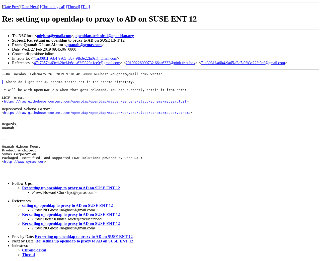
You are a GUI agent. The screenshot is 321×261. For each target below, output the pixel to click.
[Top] (85, 7)
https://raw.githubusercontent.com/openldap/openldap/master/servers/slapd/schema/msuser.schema (97, 113)
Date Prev (11, 7)
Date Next (30, 7)
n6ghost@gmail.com (54, 36)
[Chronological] (52, 7)
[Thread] (73, 7)
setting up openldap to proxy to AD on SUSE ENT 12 (67, 205)
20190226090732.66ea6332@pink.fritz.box (160, 63)
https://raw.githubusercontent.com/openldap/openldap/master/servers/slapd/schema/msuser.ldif (95, 101)
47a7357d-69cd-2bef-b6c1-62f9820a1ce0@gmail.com (77, 63)
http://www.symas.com (24, 161)
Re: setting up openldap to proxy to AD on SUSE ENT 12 (71, 188)
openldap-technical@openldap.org (104, 36)
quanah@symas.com (84, 45)
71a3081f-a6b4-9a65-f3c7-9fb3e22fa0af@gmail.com (75, 58)
